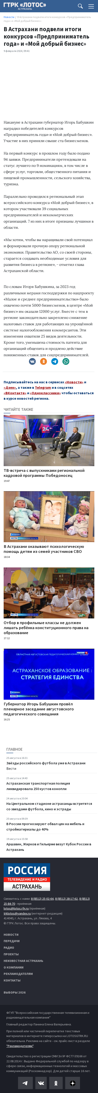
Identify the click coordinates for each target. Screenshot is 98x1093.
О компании (13, 967)
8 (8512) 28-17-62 (66, 899)
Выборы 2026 (15, 992)
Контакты (12, 980)
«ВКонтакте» (15, 393)
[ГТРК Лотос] (25, 7)
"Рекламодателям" (19, 1046)
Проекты (11, 954)
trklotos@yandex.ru (17, 913)
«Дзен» (10, 387)
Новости (11, 935)
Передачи (12, 941)
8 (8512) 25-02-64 (42, 899)
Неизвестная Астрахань (23, 961)
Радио (9, 948)
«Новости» (74, 382)
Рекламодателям (18, 974)
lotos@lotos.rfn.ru (16, 908)
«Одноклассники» (45, 393)
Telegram (43, 387)
